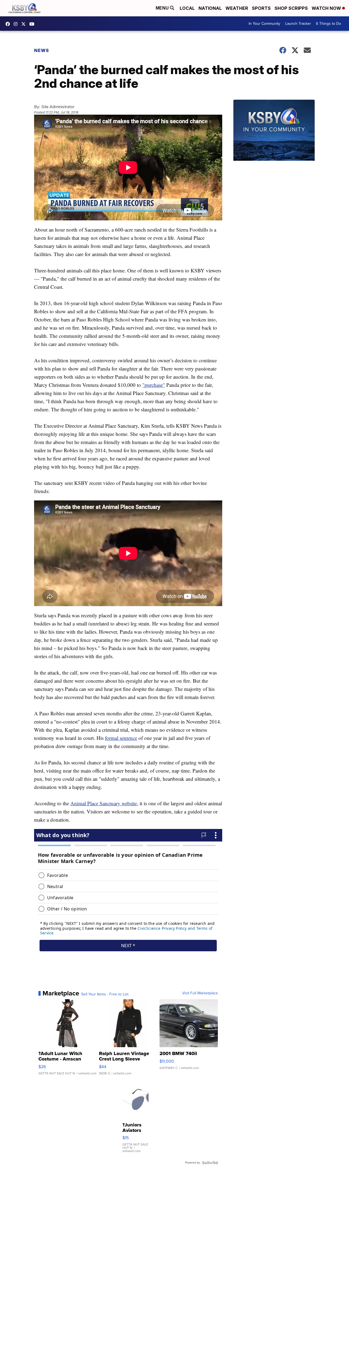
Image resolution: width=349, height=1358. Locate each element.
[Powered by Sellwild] (210, 1163)
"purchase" (153, 384)
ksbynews (9, 24)
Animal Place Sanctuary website (103, 803)
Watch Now (327, 8)
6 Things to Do (328, 23)
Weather (236, 8)
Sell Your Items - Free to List (104, 994)
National (210, 8)
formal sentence (121, 737)
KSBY (24, 24)
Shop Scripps (291, 8)
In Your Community (264, 23)
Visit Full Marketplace (200, 993)
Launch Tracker (298, 23)
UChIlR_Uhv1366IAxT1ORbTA (33, 24)
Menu (163, 8)
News (41, 50)
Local (187, 8)
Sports (261, 8)
